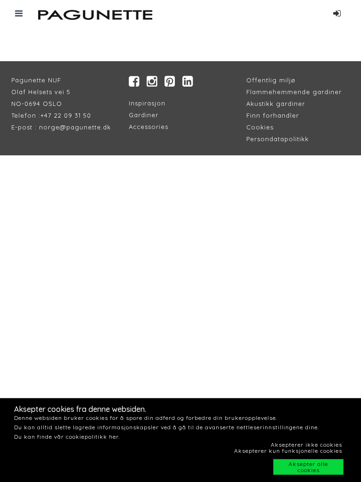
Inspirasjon (147, 103)
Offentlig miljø (271, 80)
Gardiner (143, 115)
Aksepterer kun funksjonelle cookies (288, 451)
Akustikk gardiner (275, 103)
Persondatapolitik (275, 139)
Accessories (148, 126)
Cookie (258, 127)
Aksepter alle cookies (308, 467)
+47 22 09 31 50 (65, 115)
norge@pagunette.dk (75, 127)
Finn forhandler (272, 115)
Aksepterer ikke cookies (306, 445)
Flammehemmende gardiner (294, 92)
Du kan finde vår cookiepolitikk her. (67, 436)
